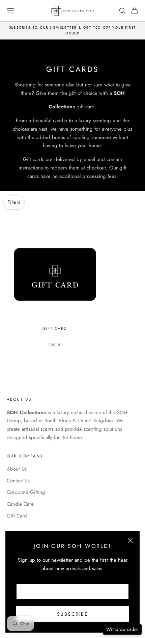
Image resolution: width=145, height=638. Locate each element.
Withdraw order (122, 629)
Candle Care (20, 504)
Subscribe (72, 614)
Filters (13, 202)
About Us (17, 469)
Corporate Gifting (26, 492)
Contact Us (18, 480)
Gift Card (54, 328)
